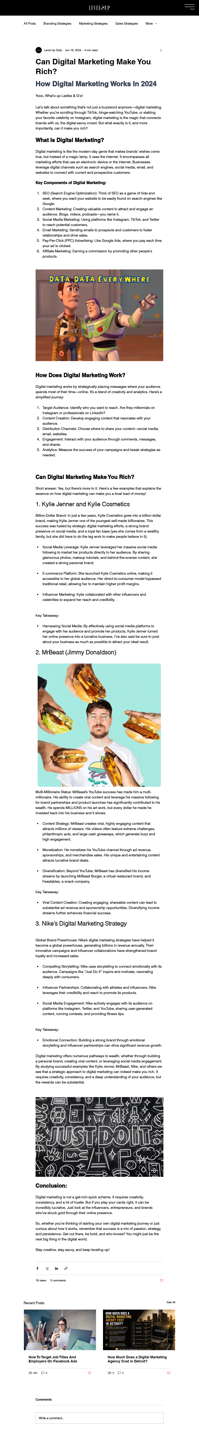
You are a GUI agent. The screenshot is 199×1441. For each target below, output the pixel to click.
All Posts (30, 23)
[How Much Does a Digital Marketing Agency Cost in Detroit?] (139, 1330)
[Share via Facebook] (37, 1268)
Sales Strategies (126, 23)
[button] (190, 7)
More (149, 23)
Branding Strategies (57, 23)
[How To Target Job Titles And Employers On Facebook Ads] (60, 1330)
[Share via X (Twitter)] (47, 1268)
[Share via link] (66, 1268)
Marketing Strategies (93, 23)
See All (171, 1302)
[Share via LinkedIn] (56, 1268)
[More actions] (161, 50)
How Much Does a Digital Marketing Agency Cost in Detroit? (137, 1359)
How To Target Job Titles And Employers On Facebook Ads (53, 1359)
